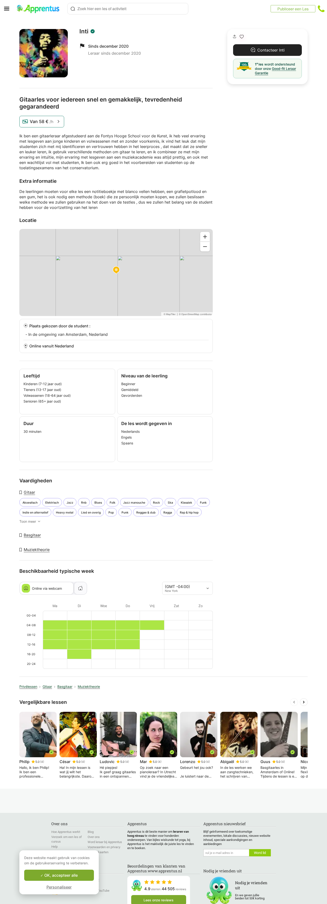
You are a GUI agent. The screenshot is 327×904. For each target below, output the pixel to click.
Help (54, 846)
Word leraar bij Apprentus (105, 842)
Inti (83, 31)
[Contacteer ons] (321, 8)
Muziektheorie (37, 549)
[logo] (40, 8)
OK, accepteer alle (60, 875)
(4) (42, 762)
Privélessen (28, 686)
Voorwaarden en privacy (104, 847)
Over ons (94, 837)
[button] (242, 36)
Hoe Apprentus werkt (65, 832)
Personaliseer (59, 887)
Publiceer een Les (293, 9)
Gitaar (29, 492)
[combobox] (127, 9)
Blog (91, 832)
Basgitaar (32, 535)
